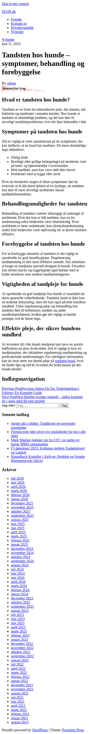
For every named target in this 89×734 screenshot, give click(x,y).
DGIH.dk (9, 12)
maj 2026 (17, 482)
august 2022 (20, 660)
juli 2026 (17, 478)
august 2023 (20, 611)
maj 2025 (17, 528)
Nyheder (17, 32)
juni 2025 (18, 524)
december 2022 (22, 644)
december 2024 (22, 549)
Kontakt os (19, 23)
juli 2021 (17, 697)
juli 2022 (17, 664)
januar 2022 (19, 681)
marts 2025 (19, 536)
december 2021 (22, 685)
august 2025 (20, 520)
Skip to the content (15, 4)
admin (11, 83)
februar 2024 (20, 590)
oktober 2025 (20, 511)
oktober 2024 (20, 557)
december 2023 (22, 598)
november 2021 (22, 689)
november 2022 (22, 648)
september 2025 (22, 515)
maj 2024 (17, 577)
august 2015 (20, 722)
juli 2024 (17, 569)
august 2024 (20, 565)
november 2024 (22, 553)
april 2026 (18, 487)
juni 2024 (18, 573)
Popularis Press (73, 730)
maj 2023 (17, 623)
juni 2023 (18, 619)
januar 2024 (19, 594)
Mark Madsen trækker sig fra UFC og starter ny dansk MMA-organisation (45, 442)
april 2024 (18, 582)
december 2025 (22, 503)
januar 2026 (19, 499)
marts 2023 (19, 631)
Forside (16, 19)
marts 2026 (19, 491)
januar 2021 (19, 718)
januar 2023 (19, 639)
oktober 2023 (20, 602)
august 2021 (20, 693)
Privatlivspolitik (22, 28)
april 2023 (18, 627)
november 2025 (22, 507)
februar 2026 (20, 495)
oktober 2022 (20, 652)
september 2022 (22, 656)
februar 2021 (20, 714)
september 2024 (22, 561)
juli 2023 (17, 615)
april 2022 (18, 668)
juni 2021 (18, 701)
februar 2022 (20, 677)
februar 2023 (20, 635)
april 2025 (18, 532)
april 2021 (18, 706)
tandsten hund (65, 361)
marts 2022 (19, 673)
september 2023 (22, 606)
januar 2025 (19, 544)
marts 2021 (19, 710)
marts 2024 (19, 586)
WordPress (40, 730)
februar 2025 (20, 540)
